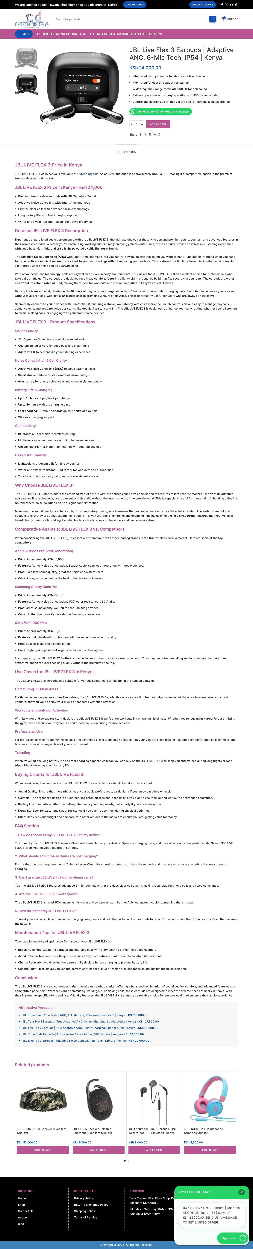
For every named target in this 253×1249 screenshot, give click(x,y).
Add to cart (158, 124)
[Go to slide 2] (128, 1161)
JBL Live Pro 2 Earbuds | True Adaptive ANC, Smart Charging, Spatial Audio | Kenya (78, 1028)
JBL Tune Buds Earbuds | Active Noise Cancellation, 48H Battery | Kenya (71, 1034)
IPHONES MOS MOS (202, 4)
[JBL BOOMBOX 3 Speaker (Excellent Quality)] (43, 1099)
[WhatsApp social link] (159, 134)
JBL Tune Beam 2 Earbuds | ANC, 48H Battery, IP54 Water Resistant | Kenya (73, 1015)
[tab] (126, 150)
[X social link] (226, 4)
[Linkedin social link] (154, 134)
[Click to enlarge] (47, 122)
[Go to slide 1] (125, 1161)
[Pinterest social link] (150, 134)
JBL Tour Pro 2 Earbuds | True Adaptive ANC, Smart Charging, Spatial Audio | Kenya (79, 1021)
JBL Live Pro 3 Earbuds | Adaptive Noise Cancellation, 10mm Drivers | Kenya (74, 1040)
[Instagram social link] (231, 4)
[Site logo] (32, 19)
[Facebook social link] (222, 4)
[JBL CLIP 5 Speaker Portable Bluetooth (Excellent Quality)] (99, 1099)
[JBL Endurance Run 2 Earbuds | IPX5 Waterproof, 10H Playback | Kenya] (154, 1099)
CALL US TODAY (135, 4)
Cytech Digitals (87, 174)
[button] (43, 1150)
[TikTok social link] (236, 4)
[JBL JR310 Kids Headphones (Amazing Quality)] (210, 1099)
